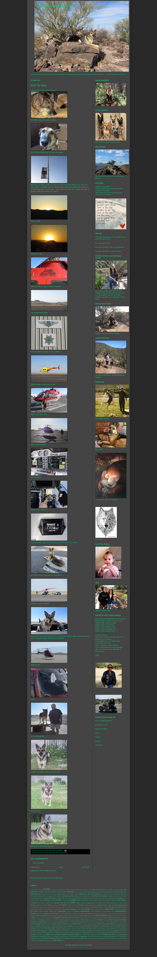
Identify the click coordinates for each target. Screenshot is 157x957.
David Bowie (112, 900)
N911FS (75, 924)
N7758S (70, 924)
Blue (63, 894)
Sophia (99, 932)
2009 (32, 890)
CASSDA (59, 898)
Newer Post (35, 867)
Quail (112, 928)
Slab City (94, 932)
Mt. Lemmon (72, 922)
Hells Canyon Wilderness (97, 909)
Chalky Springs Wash (111, 898)
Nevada (103, 924)
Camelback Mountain (113, 896)
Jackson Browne (106, 911)
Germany (105, 905)
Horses (46, 911)
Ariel (65, 892)
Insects (77, 911)
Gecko (95, 905)
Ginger (120, 905)
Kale (40, 915)
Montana (105, 920)
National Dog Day (87, 924)
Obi (56, 926)
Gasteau (91, 905)
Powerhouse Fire (86, 928)
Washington (34, 938)
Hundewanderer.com (55, 5)
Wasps (39, 938)
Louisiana (50, 918)
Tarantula (93, 934)
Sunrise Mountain (67, 934)
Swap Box (86, 934)
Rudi (61, 930)
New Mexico (63, 853)
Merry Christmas (59, 920)
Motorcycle (43, 922)
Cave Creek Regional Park (95, 898)
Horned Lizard (38, 911)
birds (32, 894)
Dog (47, 853)
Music (86, 922)
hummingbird (61, 911)
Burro (73, 896)
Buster (77, 896)
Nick (39, 926)
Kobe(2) (85, 916)
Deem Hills (63, 903)
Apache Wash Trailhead (55, 892)
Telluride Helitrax (107, 934)
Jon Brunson (96, 913)
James (33, 913)
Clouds (58, 900)
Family (50, 905)
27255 (46, 889)
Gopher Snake (47, 907)
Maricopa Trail (97, 918)
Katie (48, 915)
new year (117, 924)
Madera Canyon (60, 917)
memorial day (49, 920)
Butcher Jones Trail (86, 896)
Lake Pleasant (101, 915)
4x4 (60, 890)
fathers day (55, 905)
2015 (41, 890)
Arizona (70, 892)
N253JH (44, 924)
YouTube (98, 741)
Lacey (90, 915)
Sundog (52, 934)
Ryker (65, 930)
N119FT (120, 922)
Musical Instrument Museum (96, 922)
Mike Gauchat (70, 920)
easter (101, 903)
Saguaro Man (93, 930)
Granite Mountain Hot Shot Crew (61, 907)
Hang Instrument (49, 909)
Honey (120, 909)
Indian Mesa (70, 911)
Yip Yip (51, 940)
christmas (46, 900)
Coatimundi (65, 900)
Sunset (77, 934)
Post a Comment (38, 863)
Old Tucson (64, 926)
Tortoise (61, 936)
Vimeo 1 (97, 733)
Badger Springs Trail (97, 892)
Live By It (123, 915)
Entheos (33, 905)
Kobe (81, 916)
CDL (103, 898)
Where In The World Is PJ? (64, 938)
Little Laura (117, 915)
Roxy (57, 930)
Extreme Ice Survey (41, 905)
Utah (102, 936)
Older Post (85, 867)
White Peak (83, 938)
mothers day (35, 922)
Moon (110, 920)
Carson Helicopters (50, 898)
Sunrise (58, 934)
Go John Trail (39, 907)
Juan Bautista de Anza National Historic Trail (113, 913)
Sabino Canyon (71, 930)
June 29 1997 (35, 916)
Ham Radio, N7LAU (101, 725)
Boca (81, 894)
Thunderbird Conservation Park (40, 936)
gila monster (113, 905)
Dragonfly (88, 903)
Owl (74, 926)
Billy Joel (123, 892)
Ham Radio (41, 909)
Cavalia (77, 898)
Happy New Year (59, 909)
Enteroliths (123, 903)
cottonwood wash (86, 900)
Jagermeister (120, 911)
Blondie (59, 894)
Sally (112, 930)
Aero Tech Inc (40, 853)
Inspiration (84, 911)
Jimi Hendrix (74, 913)
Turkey (66, 936)
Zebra (63, 940)
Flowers (62, 905)
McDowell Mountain (108, 918)
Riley (54, 930)
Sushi (81, 934)
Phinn (95, 926)
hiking (112, 909)
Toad (52, 936)
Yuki (54, 940)
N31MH (49, 924)
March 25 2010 (72, 918)
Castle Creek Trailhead (68, 898)
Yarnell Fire (34, 940)
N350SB (59, 924)
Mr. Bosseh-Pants (62, 922)
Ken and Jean (71, 915)
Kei (66, 916)
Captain (41, 898)
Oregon (70, 926)
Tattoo (99, 934)
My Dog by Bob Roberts (111, 922)
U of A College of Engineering (77, 936)
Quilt (115, 928)
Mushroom (80, 922)
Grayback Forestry (91, 907)
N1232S (124, 922)
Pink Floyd (40, 928)
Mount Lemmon (52, 922)
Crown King (101, 900)
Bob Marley (75, 894)
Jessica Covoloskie (51, 913)
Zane (59, 940)
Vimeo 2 (97, 737)
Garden (86, 905)
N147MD (33, 924)
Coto (78, 900)
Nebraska (94, 924)
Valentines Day (112, 936)
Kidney (77, 915)
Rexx (50, 930)
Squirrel (33, 934)
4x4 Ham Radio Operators (69, 890)
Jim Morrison (66, 913)
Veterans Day (122, 936)
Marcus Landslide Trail (85, 918)
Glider (32, 907)
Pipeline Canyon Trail (51, 928)
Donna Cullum (80, 903)
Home (60, 867)
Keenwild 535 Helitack (57, 916)
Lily (112, 915)
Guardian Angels (103, 907)
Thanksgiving (122, 934)
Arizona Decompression (80, 892)
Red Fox (46, 930)
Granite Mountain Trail (78, 907)
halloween (34, 909)
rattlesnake (40, 930)
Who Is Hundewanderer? (103, 721)
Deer (68, 903)
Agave (104, 890)
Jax (38, 913)
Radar (124, 928)
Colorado (73, 900)
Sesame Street (74, 932)
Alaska (41, 892)
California (103, 896)
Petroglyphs (89, 926)
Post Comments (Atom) (48, 871)
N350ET (53, 924)
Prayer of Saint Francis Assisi (101, 928)
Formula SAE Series (72, 905)
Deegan (56, 903)
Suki (48, 934)
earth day (95, 903)
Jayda (40, 913)
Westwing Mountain (49, 938)
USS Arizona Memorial (93, 936)
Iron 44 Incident (95, 911)
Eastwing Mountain (110, 903)
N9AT (57, 853)
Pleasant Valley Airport (73, 928)
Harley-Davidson (71, 909)
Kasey (45, 916)
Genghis (100, 905)
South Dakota (122, 932)
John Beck (80, 913)
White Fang (77, 938)
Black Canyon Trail (50, 894)
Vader (106, 936)
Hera (107, 909)
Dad (106, 900)
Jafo (113, 911)
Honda (116, 909)
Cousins (95, 900)
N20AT (38, 924)
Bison (42, 894)
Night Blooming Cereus (47, 926)
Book (85, 894)
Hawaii (79, 909)
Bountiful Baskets (94, 894)
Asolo (89, 892)
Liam (109, 916)
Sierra (80, 932)
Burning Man (66, 896)
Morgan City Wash (119, 920)
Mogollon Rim (94, 920)
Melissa (41, 920)
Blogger (89, 945)
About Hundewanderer (85, 890)
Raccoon (119, 928)
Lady (93, 915)
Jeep (44, 913)
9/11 (78, 890)
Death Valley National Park (45, 903)
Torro (56, 936)
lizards (33, 918)
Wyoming (123, 938)
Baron (105, 892)
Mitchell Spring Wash (82, 920)
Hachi (124, 907)
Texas (116, 934)
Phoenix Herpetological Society (106, 926)
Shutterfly (99, 745)
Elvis (118, 903)
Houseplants (53, 911)
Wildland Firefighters (99, 938)
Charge (119, 898)
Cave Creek (83, 898)
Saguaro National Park (103, 930)
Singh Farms (87, 932)
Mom (100, 920)
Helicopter (52, 853)
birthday (38, 894)
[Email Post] (65, 851)
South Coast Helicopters (110, 932)
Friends (81, 905)
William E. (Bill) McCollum (113, 938)
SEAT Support (65, 932)
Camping (36, 898)
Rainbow (33, 930)
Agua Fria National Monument (115, 890)
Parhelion (82, 926)
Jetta (60, 913)
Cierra (53, 900)
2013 (38, 890)
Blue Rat (68, 894)
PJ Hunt (63, 928)
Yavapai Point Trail (43, 940)
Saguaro (78, 930)
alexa (45, 892)
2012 (35, 890)
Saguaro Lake (84, 930)
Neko (99, 924)
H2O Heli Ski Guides (115, 907)
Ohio (59, 926)
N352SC (65, 924)
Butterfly (95, 896)
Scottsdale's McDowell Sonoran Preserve (46, 932)
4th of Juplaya (55, 890)
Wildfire (90, 938)
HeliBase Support (101, 729)
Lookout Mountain (41, 918)
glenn (124, 905)
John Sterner (88, 913)
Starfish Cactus (41, 934)
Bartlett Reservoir (114, 892)
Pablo (77, 926)
